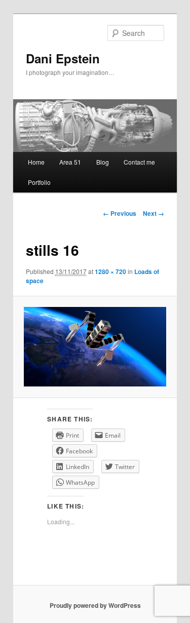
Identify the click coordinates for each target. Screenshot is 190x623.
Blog (102, 162)
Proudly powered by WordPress (95, 605)
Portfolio (39, 182)
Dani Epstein (63, 58)
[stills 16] (95, 347)
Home (36, 162)
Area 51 (70, 162)
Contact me (139, 162)
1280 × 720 (110, 271)
